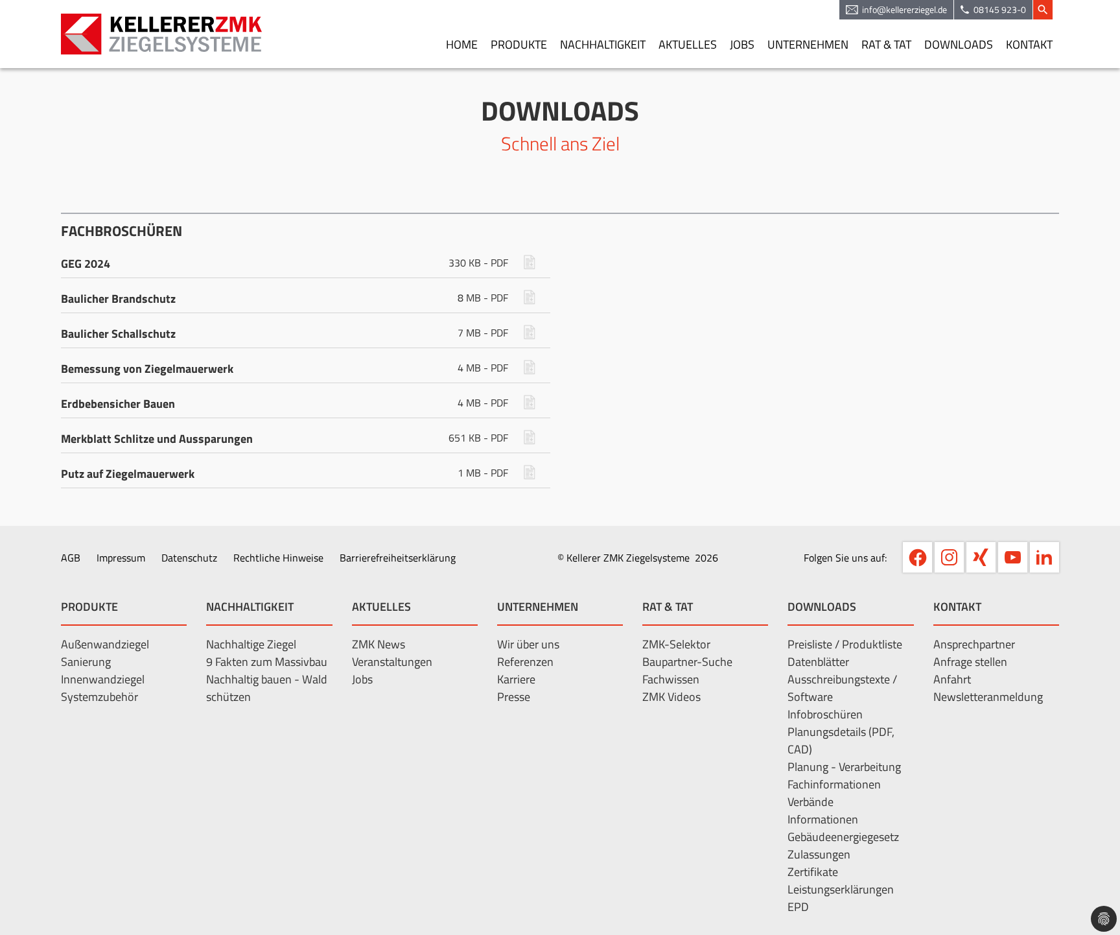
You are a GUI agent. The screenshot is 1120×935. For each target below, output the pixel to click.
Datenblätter (818, 661)
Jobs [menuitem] (742, 44)
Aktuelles (381, 606)
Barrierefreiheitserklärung (398, 557)
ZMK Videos (671, 696)
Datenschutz (189, 557)
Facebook (917, 557)
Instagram (949, 557)
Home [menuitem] (462, 44)
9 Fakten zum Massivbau (266, 661)
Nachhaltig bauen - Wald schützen (266, 687)
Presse (513, 696)
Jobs (362, 679)
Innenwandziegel (103, 679)
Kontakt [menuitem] (1029, 44)
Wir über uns (528, 644)
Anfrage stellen (970, 661)
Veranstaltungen (392, 661)
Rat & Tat (667, 606)
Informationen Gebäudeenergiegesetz (843, 828)
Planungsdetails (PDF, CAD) (841, 740)
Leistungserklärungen (841, 889)
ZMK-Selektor (676, 644)
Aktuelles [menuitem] (688, 44)
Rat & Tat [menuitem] (886, 44)
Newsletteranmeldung (988, 696)
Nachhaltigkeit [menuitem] (603, 44)
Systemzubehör (99, 696)
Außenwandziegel (105, 644)
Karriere (516, 679)
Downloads (822, 606)
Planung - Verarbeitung (844, 766)
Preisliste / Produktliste (845, 644)
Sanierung (86, 661)
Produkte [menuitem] (519, 44)
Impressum (121, 557)
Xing (981, 557)
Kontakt (957, 606)
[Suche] (1043, 10)
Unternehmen (537, 606)
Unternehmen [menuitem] (807, 44)
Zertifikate (813, 872)
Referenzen (525, 661)
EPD (798, 907)
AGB (70, 557)
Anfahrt (952, 679)
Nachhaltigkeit (250, 606)
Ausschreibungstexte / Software (842, 687)
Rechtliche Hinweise (278, 557)
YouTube (1012, 557)
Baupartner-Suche (687, 661)
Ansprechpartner (974, 644)
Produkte (89, 606)
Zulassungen (819, 854)
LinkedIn (1044, 557)
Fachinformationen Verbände (834, 793)
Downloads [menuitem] (958, 44)
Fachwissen (670, 679)
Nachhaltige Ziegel (251, 644)
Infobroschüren (825, 714)
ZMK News (378, 644)
